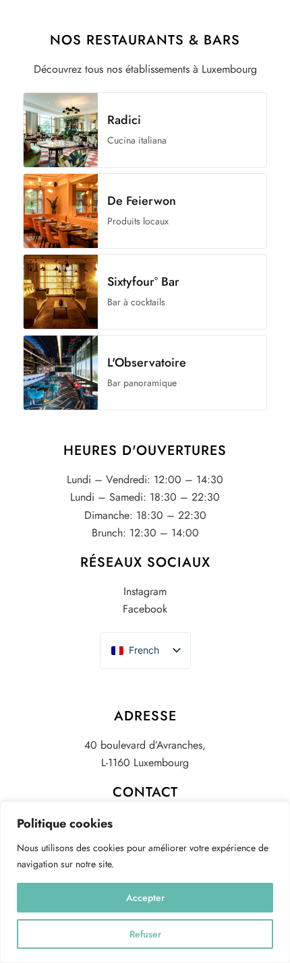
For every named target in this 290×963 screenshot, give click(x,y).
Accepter (145, 897)
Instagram (145, 591)
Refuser (145, 934)
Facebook (145, 609)
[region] (145, 882)
